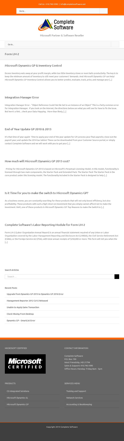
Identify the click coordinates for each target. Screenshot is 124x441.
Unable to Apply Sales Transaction (23, 307)
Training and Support (76, 391)
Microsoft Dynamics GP (18, 404)
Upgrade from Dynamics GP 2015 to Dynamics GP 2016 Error (35, 294)
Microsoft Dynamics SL (17, 397)
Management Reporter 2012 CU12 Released (27, 300)
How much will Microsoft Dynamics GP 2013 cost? (37, 161)
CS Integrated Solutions (18, 391)
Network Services (74, 397)
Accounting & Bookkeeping (79, 404)
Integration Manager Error (22, 97)
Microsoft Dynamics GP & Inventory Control (33, 65)
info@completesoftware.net (73, 4)
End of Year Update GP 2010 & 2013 (28, 129)
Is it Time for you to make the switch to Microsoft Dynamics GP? (46, 192)
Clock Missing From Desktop (20, 313)
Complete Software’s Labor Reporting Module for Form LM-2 (45, 224)
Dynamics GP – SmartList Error (21, 320)
